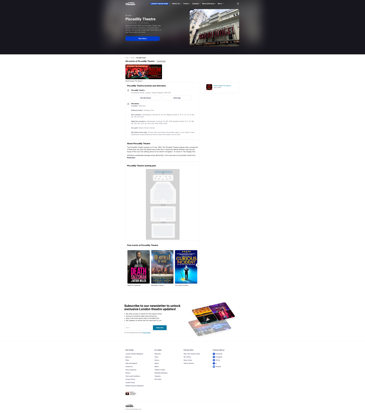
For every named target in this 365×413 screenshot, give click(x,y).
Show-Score (188, 360)
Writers (127, 373)
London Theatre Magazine (134, 354)
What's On (176, 4)
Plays (156, 357)
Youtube (218, 366)
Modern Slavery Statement (134, 386)
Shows (157, 360)
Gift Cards (158, 379)
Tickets (186, 4)
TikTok (218, 360)
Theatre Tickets (160, 370)
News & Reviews (208, 4)
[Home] (130, 3)
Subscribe (159, 328)
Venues (132, 57)
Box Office (187, 357)
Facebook (219, 354)
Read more (131, 157)
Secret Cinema (189, 363)
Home (127, 57)
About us (128, 357)
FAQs (127, 360)
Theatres (158, 376)
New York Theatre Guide (192, 354)
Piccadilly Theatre (141, 57)
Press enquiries (130, 370)
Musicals (158, 354)
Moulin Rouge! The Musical (222, 85)
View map (177, 98)
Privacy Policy (147, 332)
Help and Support (131, 363)
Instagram (219, 357)
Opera (157, 363)
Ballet (156, 366)
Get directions (145, 98)
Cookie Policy (130, 382)
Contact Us (129, 366)
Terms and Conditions (132, 376)
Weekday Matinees (161, 373)
